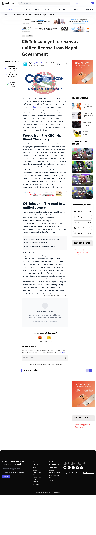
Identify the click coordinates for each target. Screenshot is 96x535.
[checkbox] (2, 472)
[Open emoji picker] (66, 358)
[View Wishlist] (87, 3)
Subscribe (5, 476)
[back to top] (90, 530)
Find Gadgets (36, 484)
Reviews (37, 9)
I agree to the (14, 472)
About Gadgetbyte (54, 473)
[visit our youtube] (64, 467)
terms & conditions (18, 472)
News (28, 9)
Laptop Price (77, 9)
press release (43, 170)
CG (11, 15)
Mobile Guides (63, 9)
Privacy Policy (61, 352)
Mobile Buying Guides (37, 474)
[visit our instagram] (69, 467)
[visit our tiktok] (81, 467)
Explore (7, 9)
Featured (29, 36)
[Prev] (87, 370)
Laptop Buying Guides (37, 478)
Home (19, 9)
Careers (51, 470)
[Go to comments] (58, 64)
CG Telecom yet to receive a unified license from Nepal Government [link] (34, 15)
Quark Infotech (88, 473)
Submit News (53, 467)
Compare (35, 482)
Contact (51, 481)
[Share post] (66, 64)
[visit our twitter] (77, 467)
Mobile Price (49, 9)
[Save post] (62, 64)
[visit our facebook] (73, 467)
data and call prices (40, 107)
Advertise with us (54, 475)
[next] (90, 370)
